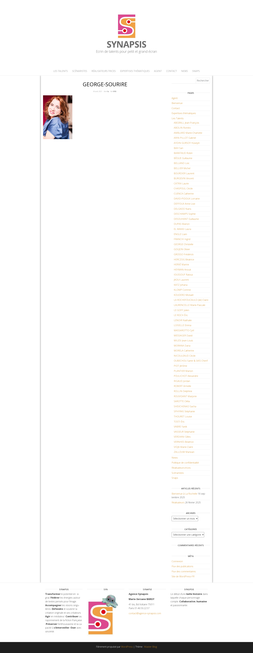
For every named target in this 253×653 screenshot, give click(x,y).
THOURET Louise (183, 416)
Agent (158, 71)
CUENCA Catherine (184, 193)
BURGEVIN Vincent (184, 178)
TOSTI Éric (179, 421)
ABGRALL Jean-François (186, 122)
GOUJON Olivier (182, 249)
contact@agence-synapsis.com (145, 613)
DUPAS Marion (182, 224)
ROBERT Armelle (182, 386)
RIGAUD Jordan (182, 381)
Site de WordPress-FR (183, 576)
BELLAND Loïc (181, 163)
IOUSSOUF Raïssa (183, 274)
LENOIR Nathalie (183, 320)
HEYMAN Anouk (182, 269)
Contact (171, 71)
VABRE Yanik (180, 426)
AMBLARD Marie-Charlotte (188, 132)
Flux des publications (182, 566)
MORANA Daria (182, 345)
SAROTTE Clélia (182, 401)
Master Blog (150, 646)
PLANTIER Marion (183, 371)
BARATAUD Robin (183, 153)
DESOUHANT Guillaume (186, 219)
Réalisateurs (178, 502)
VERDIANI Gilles (182, 436)
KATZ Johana (180, 284)
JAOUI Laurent (181, 279)
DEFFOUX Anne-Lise (184, 203)
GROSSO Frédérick (183, 254)
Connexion (177, 561)
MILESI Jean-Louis (183, 340)
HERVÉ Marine (181, 264)
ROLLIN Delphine (183, 391)
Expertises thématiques (135, 71)
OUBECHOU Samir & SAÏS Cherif (191, 360)
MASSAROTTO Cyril (184, 330)
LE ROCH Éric (181, 315)
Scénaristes (79, 71)
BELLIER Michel (182, 168)
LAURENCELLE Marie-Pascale (189, 305)
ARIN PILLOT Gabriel (185, 137)
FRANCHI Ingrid (182, 239)
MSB (114, 91)
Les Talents (60, 71)
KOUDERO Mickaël (183, 295)
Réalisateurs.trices (104, 71)
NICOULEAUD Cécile (184, 355)
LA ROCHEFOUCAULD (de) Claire (191, 300)
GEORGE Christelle (183, 244)
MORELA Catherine (184, 350)
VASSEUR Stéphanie (184, 431)
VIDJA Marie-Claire (183, 447)
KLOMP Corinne (182, 289)
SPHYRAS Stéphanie (184, 411)
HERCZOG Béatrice (184, 259)
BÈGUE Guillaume (183, 158)
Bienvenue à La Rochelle (184, 493)
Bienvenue (177, 103)
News (184, 71)
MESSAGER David (183, 335)
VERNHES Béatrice (184, 441)
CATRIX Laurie (181, 183)
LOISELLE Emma (182, 325)
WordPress (127, 646)
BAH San (178, 148)
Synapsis (126, 44)
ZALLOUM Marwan (184, 452)
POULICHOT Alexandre (186, 376)
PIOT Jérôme (180, 365)
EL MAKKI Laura (182, 229)
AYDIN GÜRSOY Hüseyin (187, 143)
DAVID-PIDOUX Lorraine (187, 198)
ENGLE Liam (180, 234)
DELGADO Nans (182, 208)
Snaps (196, 71)
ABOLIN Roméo (182, 127)
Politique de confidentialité (185, 462)
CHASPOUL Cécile (183, 188)
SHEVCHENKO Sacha (185, 406)
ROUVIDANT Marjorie (185, 396)
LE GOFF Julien (181, 310)
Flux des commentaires (184, 571)
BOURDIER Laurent (184, 173)
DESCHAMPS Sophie (185, 213)
